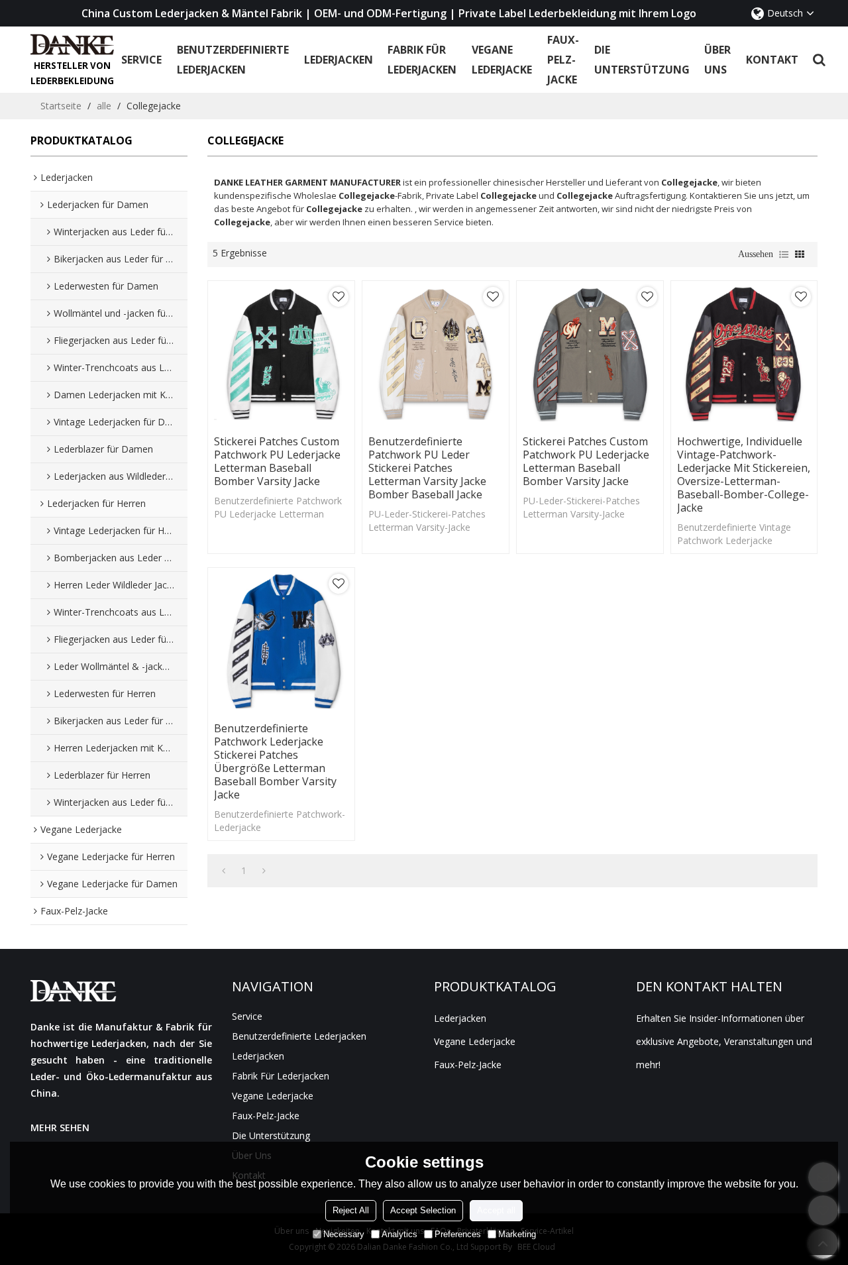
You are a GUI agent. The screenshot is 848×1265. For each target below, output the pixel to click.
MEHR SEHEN (59, 1127)
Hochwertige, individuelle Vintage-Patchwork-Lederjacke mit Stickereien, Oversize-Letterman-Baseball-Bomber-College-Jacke (743, 474)
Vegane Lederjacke (502, 59)
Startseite (60, 105)
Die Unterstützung (642, 59)
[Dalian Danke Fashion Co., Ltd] (72, 44)
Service (141, 59)
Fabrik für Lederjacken (422, 59)
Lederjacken (338, 59)
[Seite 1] (223, 871)
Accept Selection (423, 1210)
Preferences (458, 1234)
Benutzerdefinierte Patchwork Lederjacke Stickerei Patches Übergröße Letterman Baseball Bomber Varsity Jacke (275, 761)
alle (104, 105)
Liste (784, 254)
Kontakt (772, 59)
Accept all (496, 1210)
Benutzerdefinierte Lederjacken (233, 59)
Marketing (517, 1234)
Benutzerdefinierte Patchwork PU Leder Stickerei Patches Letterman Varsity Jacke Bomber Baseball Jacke (427, 468)
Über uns (717, 59)
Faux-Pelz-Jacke (563, 59)
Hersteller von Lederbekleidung (72, 73)
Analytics (399, 1234)
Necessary (343, 1234)
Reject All (351, 1210)
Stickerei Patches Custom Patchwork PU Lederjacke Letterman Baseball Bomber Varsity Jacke (277, 461)
